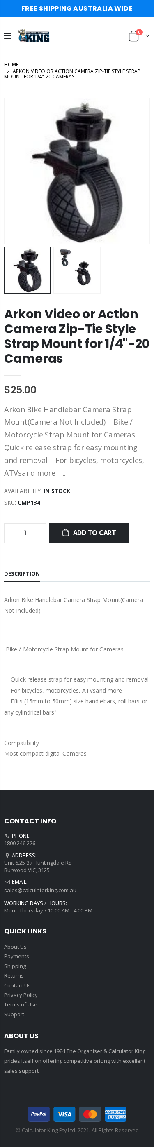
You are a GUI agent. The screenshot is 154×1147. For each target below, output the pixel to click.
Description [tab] (22, 573)
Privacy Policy (21, 995)
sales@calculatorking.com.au (40, 890)
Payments (16, 956)
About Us (15, 946)
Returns (14, 975)
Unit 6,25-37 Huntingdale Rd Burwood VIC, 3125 (38, 866)
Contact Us (17, 985)
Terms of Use (20, 1004)
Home (11, 64)
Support (14, 1014)
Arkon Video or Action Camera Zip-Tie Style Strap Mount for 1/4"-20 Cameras (76, 336)
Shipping (15, 966)
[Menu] (7, 35)
